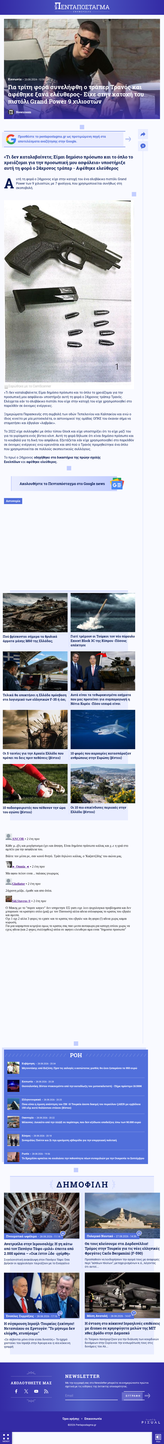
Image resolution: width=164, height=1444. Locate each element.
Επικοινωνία (93, 1419)
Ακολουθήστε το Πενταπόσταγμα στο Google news (62, 483)
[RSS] (46, 1391)
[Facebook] (16, 1391)
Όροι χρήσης (71, 1419)
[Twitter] (26, 1391)
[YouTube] (36, 1391)
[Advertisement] (69, 551)
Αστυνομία (13, 501)
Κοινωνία (15, 79)
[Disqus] (69, 882)
